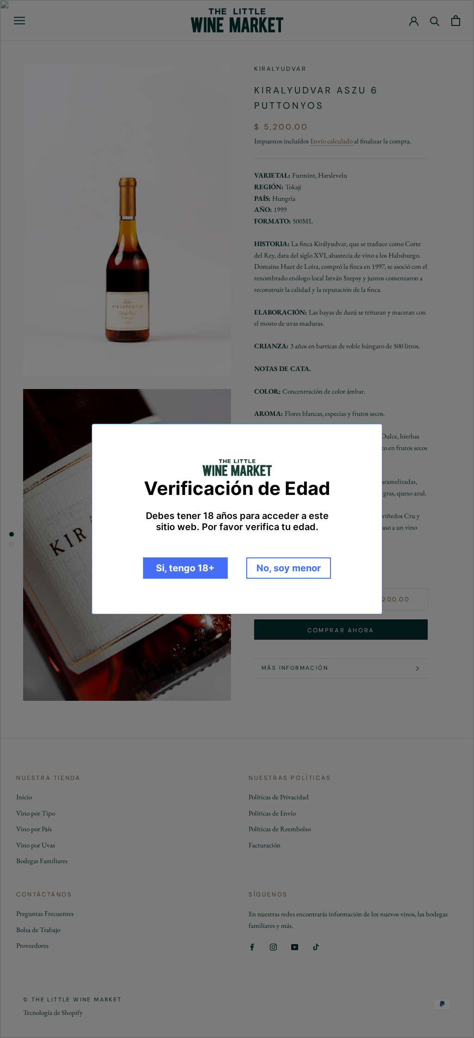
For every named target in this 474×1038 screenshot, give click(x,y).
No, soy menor (288, 568)
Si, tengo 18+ (185, 568)
